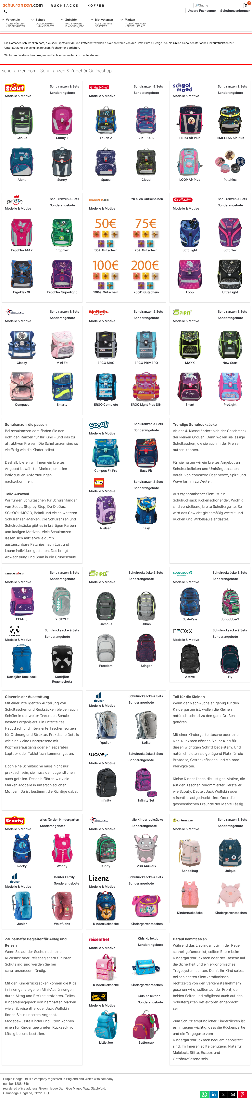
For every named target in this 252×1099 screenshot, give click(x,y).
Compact (22, 404)
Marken (135, 23)
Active (190, 677)
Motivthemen (104, 23)
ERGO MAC (105, 363)
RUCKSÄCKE (65, 5)
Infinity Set (146, 800)
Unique (230, 871)
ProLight (230, 404)
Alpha (22, 180)
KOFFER (96, 5)
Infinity (106, 800)
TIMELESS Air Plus (230, 138)
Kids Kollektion (149, 938)
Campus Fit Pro (105, 470)
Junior (22, 924)
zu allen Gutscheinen (147, 199)
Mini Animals (146, 866)
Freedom (105, 666)
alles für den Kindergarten (59, 819)
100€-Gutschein (105, 292)
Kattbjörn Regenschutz (62, 679)
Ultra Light (230, 292)
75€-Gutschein (146, 250)
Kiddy (105, 866)
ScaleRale (190, 619)
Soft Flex (230, 250)
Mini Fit (62, 363)
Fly (230, 677)
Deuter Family (64, 877)
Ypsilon (105, 743)
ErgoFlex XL (22, 292)
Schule (46, 23)
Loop (190, 292)
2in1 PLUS (146, 138)
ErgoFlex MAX (22, 250)
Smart (189, 404)
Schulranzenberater (235, 10)
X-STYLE (62, 619)
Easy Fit (146, 470)
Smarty (62, 404)
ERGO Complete (106, 404)
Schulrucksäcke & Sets (62, 630)
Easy (146, 528)
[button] (204, 1094)
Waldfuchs (62, 924)
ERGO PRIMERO (146, 363)
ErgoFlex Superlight (62, 292)
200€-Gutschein (146, 292)
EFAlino (22, 619)
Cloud (146, 180)
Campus (106, 624)
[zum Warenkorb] (246, 6)
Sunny (62, 180)
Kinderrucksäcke (106, 924)
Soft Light (190, 250)
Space (105, 180)
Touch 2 (106, 138)
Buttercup (146, 1042)
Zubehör (74, 23)
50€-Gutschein (106, 250)
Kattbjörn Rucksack (22, 677)
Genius (22, 138)
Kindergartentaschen (147, 924)
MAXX (190, 363)
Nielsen (105, 528)
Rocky (22, 866)
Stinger (146, 666)
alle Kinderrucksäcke (147, 819)
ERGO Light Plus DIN (146, 404)
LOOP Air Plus (189, 180)
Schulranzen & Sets (64, 86)
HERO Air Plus (189, 138)
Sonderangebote (62, 93)
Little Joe (106, 1042)
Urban (146, 624)
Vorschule (15, 23)
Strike (146, 743)
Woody (62, 866)
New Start (230, 363)
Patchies (230, 180)
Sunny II (62, 138)
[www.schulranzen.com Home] (21, 5)
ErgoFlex (62, 250)
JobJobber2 (230, 619)
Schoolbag (190, 871)
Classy (22, 363)
